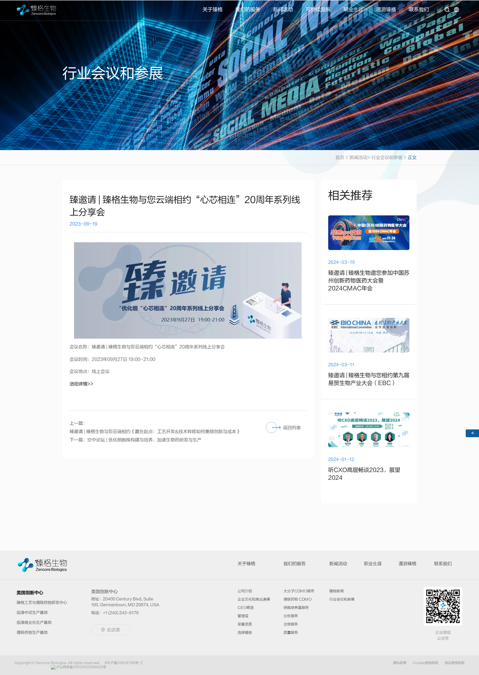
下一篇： (78, 439)
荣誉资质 (245, 624)
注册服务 (291, 624)
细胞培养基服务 (296, 608)
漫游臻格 (386, 9)
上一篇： (78, 423)
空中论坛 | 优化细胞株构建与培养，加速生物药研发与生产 (144, 439)
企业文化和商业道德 (254, 599)
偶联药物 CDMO (298, 599)
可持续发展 (318, 9)
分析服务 (291, 616)
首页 (341, 157)
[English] (457, 13)
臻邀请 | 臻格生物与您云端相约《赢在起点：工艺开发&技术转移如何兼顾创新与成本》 (155, 431)
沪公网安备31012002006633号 (81, 667)
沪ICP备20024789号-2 (124, 663)
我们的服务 (247, 9)
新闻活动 (283, 9)
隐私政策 (399, 663)
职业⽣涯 (353, 9)
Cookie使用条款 (425, 663)
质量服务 (291, 632)
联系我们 (419, 9)
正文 (412, 157)
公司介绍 (245, 591)
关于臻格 (213, 9)
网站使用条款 (455, 663)
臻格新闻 (336, 591)
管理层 (243, 616)
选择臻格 (245, 632)
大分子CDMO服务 (299, 591)
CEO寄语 (246, 608)
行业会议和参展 (386, 157)
